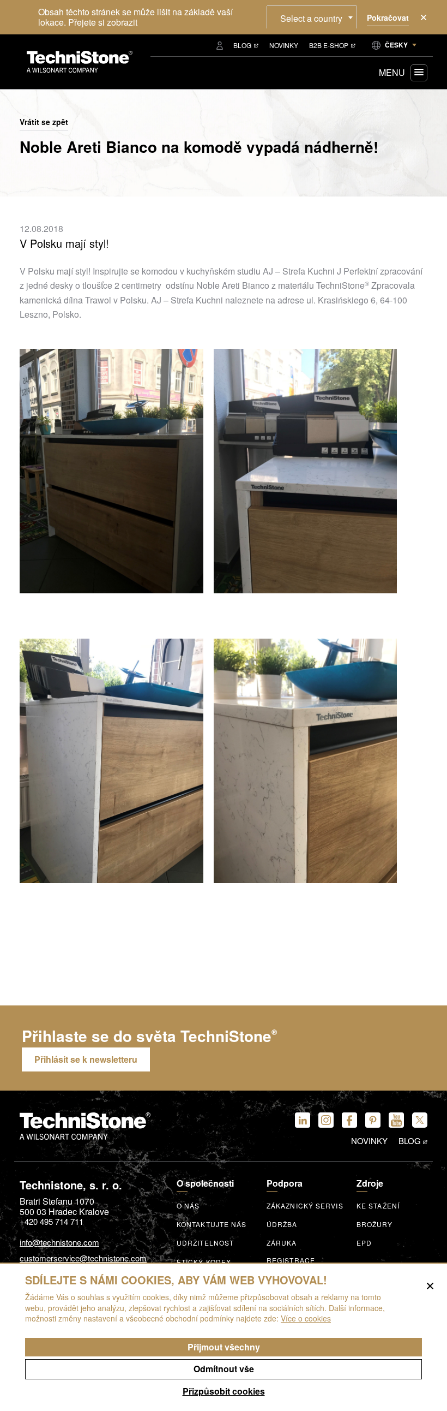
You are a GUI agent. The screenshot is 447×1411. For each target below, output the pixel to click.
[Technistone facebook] (349, 1120)
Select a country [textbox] (311, 18)
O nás (188, 1206)
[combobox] (312, 17)
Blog (242, 45)
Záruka (282, 1243)
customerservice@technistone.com (83, 1258)
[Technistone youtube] (396, 1120)
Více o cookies (306, 1318)
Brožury (374, 1224)
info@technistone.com (59, 1242)
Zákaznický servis (305, 1206)
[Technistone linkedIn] (302, 1120)
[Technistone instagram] (326, 1120)
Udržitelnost (205, 1243)
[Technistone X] (419, 1120)
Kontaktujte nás (212, 1224)
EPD (364, 1243)
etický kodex (204, 1262)
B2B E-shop (328, 45)
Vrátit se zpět (44, 122)
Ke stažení (378, 1206)
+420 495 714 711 (51, 1221)
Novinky (283, 45)
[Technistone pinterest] (372, 1120)
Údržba (282, 1224)
